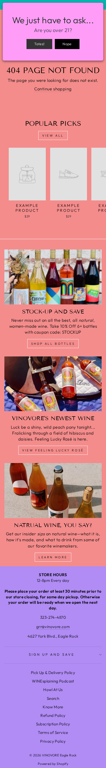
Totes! (39, 44)
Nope (67, 44)
